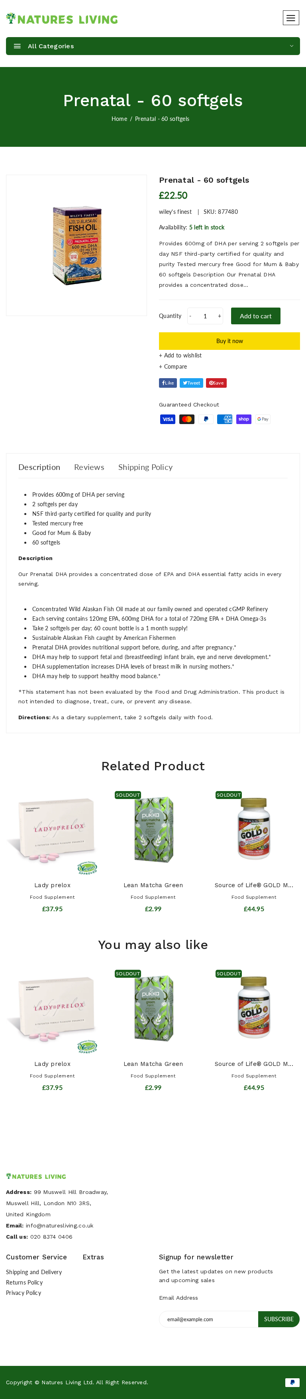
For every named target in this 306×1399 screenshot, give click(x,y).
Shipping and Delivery (34, 1272)
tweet (193, 383)
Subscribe (279, 1319)
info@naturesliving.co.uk (60, 1225)
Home (119, 118)
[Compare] (229, 366)
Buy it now (229, 340)
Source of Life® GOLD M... (254, 885)
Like (169, 383)
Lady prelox (52, 885)
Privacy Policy (23, 1292)
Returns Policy (24, 1282)
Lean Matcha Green (153, 885)
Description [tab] (39, 467)
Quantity (170, 315)
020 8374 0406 (51, 1236)
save (218, 383)
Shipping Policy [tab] (145, 467)
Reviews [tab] (89, 467)
